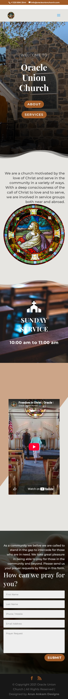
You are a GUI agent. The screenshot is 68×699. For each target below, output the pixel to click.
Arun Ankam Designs (43, 694)
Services (34, 115)
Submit (55, 658)
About (34, 104)
